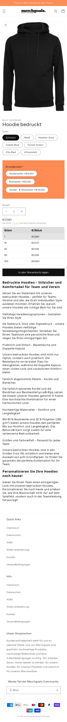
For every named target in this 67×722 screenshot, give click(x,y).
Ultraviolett (30, 152)
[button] (4, 11)
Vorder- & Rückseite (27, 189)
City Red (11, 152)
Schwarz (11, 137)
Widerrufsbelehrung (18, 549)
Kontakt (11, 557)
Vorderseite (21, 173)
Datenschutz (14, 535)
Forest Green (35, 144)
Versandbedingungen (18, 564)
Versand (15, 223)
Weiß (27, 137)
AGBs (10, 542)
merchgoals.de (29, 716)
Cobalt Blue (12, 144)
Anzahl (5, 205)
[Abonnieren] (56, 690)
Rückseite (20, 181)
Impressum (13, 527)
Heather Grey (46, 137)
